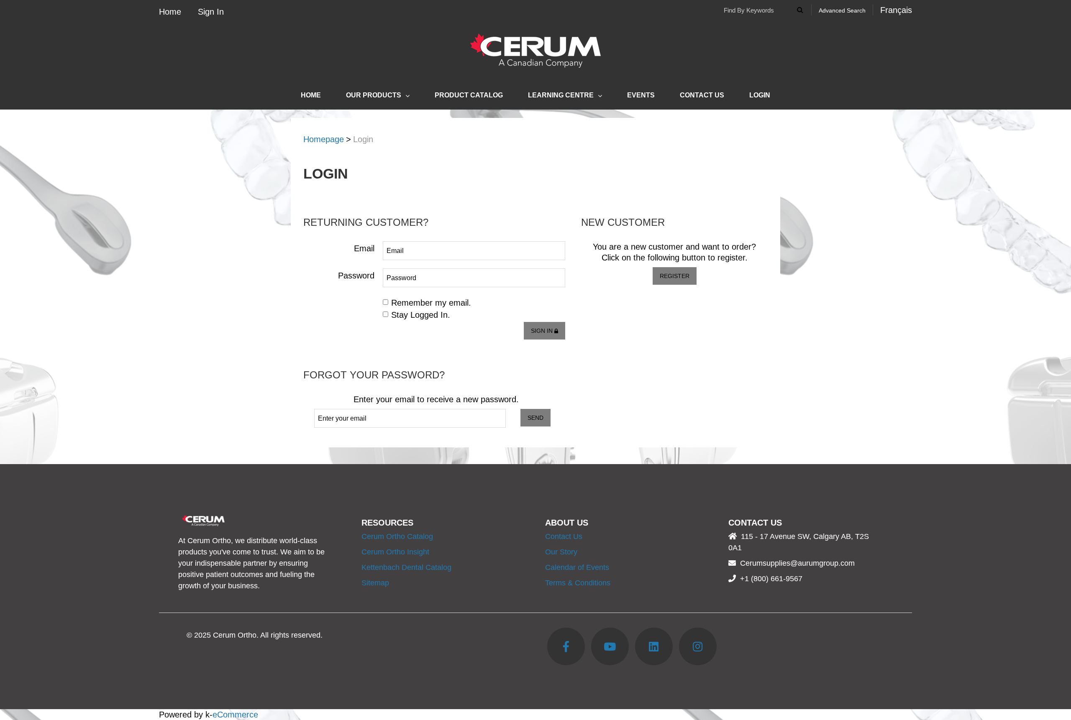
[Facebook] (566, 646)
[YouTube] (610, 646)
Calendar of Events (577, 567)
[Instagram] (698, 646)
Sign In (211, 11)
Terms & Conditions (577, 583)
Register (674, 276)
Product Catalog (469, 95)
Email (364, 248)
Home (170, 11)
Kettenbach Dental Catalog (406, 567)
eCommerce (235, 714)
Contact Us (702, 95)
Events (641, 95)
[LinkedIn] (654, 646)
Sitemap (375, 583)
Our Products (373, 95)
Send (535, 417)
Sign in (542, 330)
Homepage (323, 139)
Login (759, 95)
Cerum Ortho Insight (395, 552)
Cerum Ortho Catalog (397, 536)
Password (356, 275)
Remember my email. (431, 302)
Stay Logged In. (420, 314)
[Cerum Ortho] (535, 50)
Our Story (561, 552)
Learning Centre (561, 95)
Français (896, 10)
